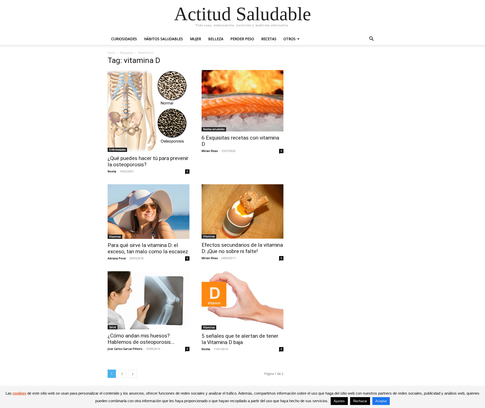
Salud (112, 327)
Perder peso (242, 38)
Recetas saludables (214, 129)
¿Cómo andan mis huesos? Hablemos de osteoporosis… (141, 339)
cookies (19, 393)
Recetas (268, 38)
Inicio (111, 53)
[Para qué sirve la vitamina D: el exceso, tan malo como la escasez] (148, 211)
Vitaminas (115, 236)
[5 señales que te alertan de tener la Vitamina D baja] (242, 300)
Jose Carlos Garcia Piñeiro (125, 349)
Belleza (215, 38)
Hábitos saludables (163, 38)
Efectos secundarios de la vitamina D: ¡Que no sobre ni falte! (242, 248)
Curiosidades (124, 38)
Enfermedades (117, 149)
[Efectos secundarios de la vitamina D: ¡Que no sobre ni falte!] (242, 211)
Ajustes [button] (339, 401)
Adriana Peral (117, 258)
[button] (371, 39)
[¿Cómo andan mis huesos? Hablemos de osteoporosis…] (148, 300)
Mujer (195, 38)
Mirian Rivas (210, 151)
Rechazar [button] (360, 401)
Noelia (112, 171)
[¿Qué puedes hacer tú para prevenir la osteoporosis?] (148, 111)
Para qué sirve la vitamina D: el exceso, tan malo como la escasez (148, 248)
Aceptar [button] (381, 401)
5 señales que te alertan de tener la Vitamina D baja (240, 339)
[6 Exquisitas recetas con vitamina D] (242, 100)
